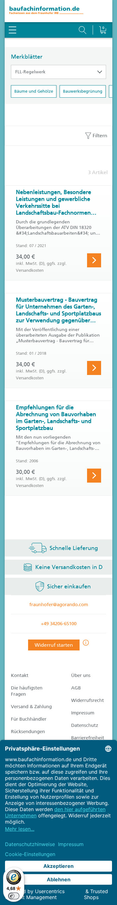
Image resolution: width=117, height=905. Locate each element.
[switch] (13, 896)
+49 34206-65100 (58, 623)
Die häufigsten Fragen (26, 691)
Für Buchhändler (28, 719)
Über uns (80, 675)
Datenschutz (84, 725)
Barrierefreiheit (87, 738)
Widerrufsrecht (87, 700)
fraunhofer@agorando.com (58, 604)
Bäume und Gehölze (33, 91)
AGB (76, 688)
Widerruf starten (54, 645)
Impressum (82, 713)
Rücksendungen (28, 731)
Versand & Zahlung (31, 706)
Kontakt (19, 675)
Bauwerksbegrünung (82, 91)
